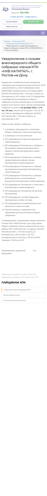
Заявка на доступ (12, 26)
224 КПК (24, 12)
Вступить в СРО (33, 22)
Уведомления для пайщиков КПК (19, 44)
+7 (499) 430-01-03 (16, 17)
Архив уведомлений (11, 295)
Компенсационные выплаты (14, 300)
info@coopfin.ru (31, 17)
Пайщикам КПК (18, 41)
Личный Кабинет (12, 22)
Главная (7, 41)
